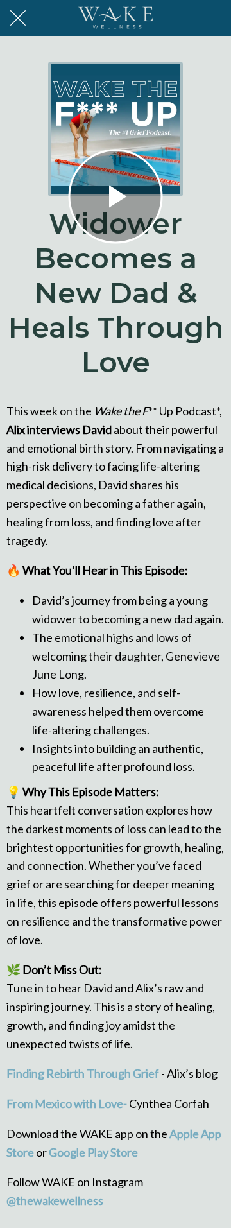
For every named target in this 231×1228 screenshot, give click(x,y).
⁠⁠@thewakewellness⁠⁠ (54, 1200)
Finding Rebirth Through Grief (82, 1073)
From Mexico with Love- (66, 1103)
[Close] (18, 18)
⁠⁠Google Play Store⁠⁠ (92, 1152)
